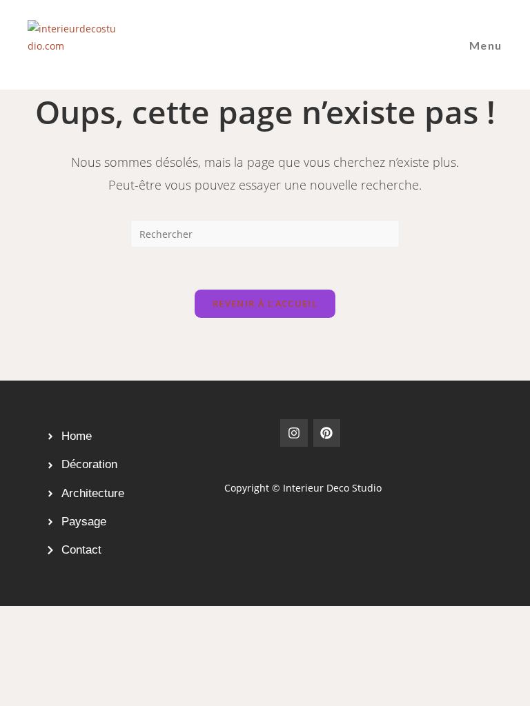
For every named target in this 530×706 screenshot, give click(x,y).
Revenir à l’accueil (265, 303)
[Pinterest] (327, 433)
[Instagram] (294, 433)
